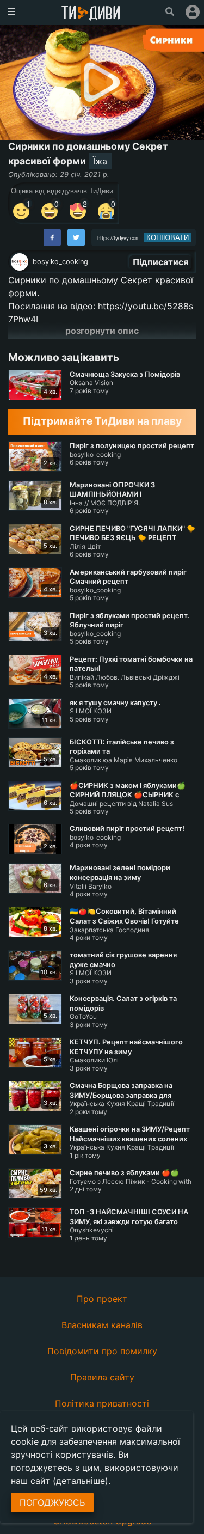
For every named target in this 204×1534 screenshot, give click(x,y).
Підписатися (160, 261)
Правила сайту (102, 1377)
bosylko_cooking (60, 262)
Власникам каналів (102, 1324)
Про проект (102, 1298)
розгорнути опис (102, 330)
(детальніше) (80, 1480)
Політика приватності (102, 1403)
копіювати (167, 237)
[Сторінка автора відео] (19, 262)
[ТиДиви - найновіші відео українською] (91, 14)
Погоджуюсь (52, 1502)
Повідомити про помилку (102, 1351)
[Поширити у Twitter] (76, 237)
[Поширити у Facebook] (52, 237)
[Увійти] (193, 12)
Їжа (100, 161)
